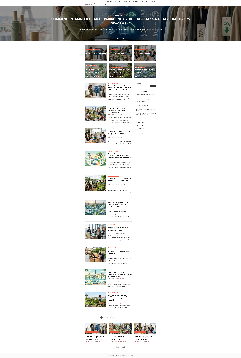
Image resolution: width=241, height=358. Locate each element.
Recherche (138, 83)
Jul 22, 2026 (138, 76)
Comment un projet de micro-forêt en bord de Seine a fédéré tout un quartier (119, 71)
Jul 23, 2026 (113, 76)
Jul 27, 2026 (115, 27)
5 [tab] (122, 38)
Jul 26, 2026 (113, 58)
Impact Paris (89, 2)
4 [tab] (122, 347)
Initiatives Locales (115, 49)
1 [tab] (117, 38)
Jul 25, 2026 (138, 58)
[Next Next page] (114, 317)
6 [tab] (123, 38)
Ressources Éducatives (140, 49)
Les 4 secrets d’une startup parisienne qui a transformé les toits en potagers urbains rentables (118, 298)
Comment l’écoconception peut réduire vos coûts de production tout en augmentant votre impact (96, 70)
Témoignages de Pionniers (120, 15)
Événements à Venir (109, 5)
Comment (127, 27)
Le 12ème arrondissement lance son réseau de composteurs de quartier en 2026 (118, 251)
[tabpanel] (120, 23)
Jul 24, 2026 (89, 76)
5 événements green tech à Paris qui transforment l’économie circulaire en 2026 (144, 71)
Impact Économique (112, 224)
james (121, 27)
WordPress (130, 355)
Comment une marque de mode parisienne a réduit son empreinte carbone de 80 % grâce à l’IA (120, 21)
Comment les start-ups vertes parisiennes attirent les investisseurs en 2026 (118, 229)
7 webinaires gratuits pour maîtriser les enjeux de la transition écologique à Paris (120, 274)
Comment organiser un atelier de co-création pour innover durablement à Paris (144, 53)
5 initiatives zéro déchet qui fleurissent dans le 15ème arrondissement (118, 53)
